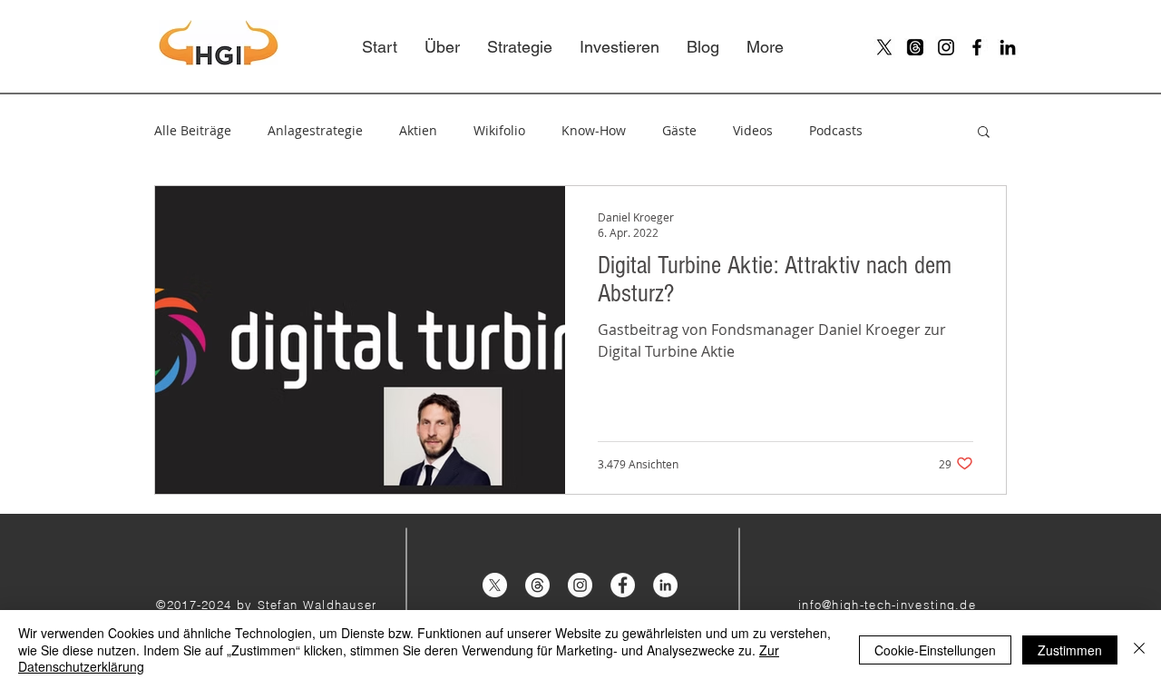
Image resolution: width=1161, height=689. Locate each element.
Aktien (418, 130)
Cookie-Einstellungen (935, 650)
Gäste (679, 130)
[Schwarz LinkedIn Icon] (1008, 47)
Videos (753, 130)
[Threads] (915, 47)
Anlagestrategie (315, 130)
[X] (884, 47)
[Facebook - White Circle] (622, 585)
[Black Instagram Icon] (946, 47)
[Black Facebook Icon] (977, 47)
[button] (983, 133)
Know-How (593, 130)
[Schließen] (1139, 649)
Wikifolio (499, 130)
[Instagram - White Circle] (580, 585)
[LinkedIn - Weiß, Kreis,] (665, 585)
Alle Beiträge (192, 130)
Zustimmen (1070, 650)
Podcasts (836, 130)
